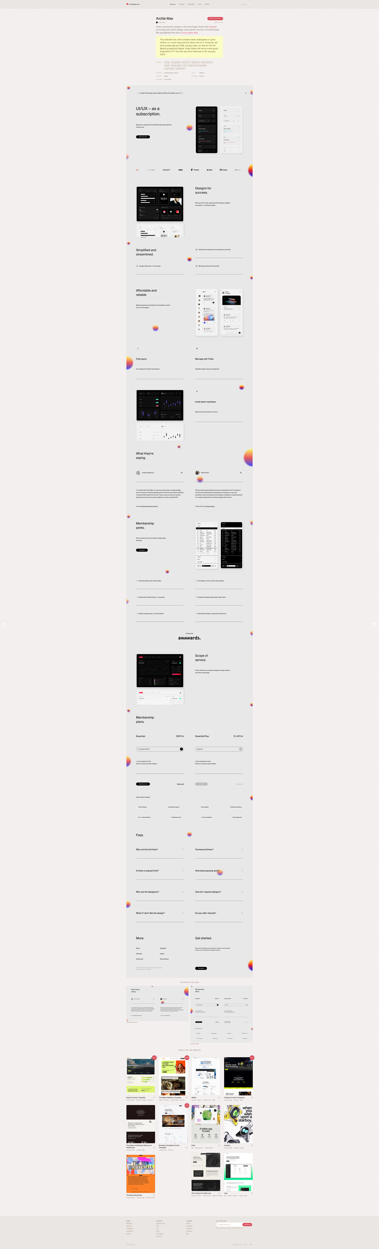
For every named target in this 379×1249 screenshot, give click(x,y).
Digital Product (164, 1100)
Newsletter (159, 1234)
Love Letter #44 (190, 32)
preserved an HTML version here (181, 45)
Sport (241, 1100)
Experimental (199, 1147)
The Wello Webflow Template (170, 1097)
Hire (157, 1226)
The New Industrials (134, 1195)
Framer (212, 26)
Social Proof (185, 62)
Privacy (245, 1244)
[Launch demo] (154, 1098)
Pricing (167, 62)
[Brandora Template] (173, 1124)
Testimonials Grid (206, 62)
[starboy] (238, 1124)
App (192, 1147)
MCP (157, 1231)
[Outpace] (238, 1076)
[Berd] (205, 1124)
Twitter (188, 1223)
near (226, 1193)
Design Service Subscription (197, 65)
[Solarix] (140, 1076)
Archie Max (161, 22)
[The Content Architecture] (205, 1172)
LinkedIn (189, 1228)
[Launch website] (219, 1098)
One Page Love (134, 4)
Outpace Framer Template (234, 1097)
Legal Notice (237, 1244)
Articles (128, 1234)
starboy (227, 1145)
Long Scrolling (169, 68)
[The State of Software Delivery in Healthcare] (140, 1124)
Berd (193, 1145)
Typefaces (129, 1231)
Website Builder (217, 1195)
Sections (129, 1226)
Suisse (166, 76)
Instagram (189, 1226)
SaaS (213, 1100)
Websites (129, 1223)
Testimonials (195, 62)
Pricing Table (175, 62)
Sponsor (159, 1236)
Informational (130, 1150)
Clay (184, 65)
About (251, 1244)
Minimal (201, 73)
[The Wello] (173, 1076)
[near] (238, 1172)
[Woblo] (205, 1076)
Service (176, 73)
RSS (187, 1234)
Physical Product (141, 1100)
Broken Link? (219, 22)
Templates (129, 1228)
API (157, 1228)
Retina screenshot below (172, 48)
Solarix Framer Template (135, 1097)
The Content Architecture (201, 1193)
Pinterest (189, 1231)
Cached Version (214, 18)
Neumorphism (180, 68)
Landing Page (168, 73)
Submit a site (160, 1223)
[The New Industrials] (140, 1174)
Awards (167, 65)
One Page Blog (150, 1197)
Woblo (193, 1097)
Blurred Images (176, 65)
